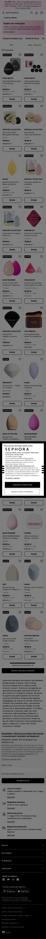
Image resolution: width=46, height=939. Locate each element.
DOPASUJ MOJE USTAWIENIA (22, 492)
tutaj (20, 456)
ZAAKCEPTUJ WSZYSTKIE (22, 485)
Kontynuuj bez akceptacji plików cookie (18, 445)
